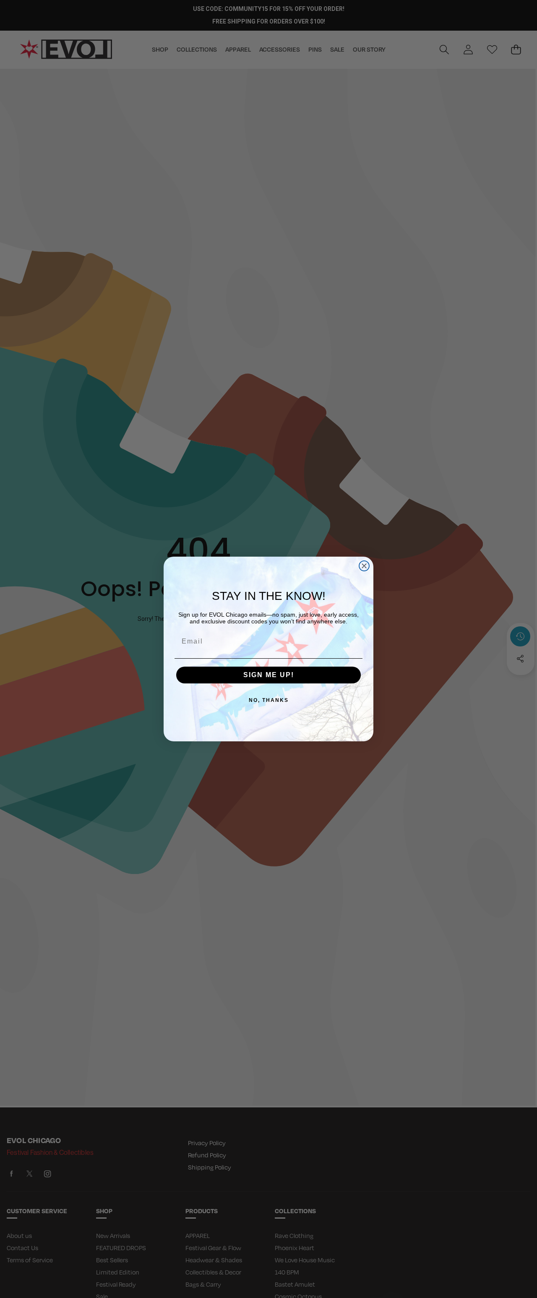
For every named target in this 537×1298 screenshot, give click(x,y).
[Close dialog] (364, 566)
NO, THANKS (269, 700)
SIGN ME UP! (268, 674)
